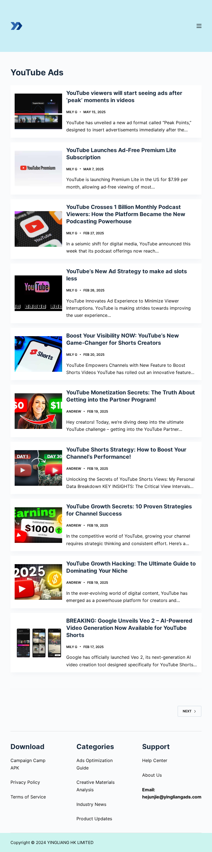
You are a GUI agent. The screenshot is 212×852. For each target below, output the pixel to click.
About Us (152, 775)
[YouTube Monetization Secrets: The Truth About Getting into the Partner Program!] (38, 411)
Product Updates (94, 818)
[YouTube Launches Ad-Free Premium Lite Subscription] (38, 168)
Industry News (91, 804)
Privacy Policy (25, 782)
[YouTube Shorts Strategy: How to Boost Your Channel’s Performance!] (38, 468)
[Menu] (199, 25)
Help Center (154, 760)
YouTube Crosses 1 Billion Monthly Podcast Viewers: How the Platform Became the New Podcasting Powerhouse (125, 214)
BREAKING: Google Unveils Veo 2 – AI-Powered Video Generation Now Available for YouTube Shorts (129, 627)
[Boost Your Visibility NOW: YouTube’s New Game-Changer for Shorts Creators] (38, 354)
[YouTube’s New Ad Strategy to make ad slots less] (38, 293)
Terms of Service (28, 797)
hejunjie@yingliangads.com (172, 797)
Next (187, 711)
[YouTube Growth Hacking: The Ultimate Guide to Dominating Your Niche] (38, 582)
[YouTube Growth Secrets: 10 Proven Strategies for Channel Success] (38, 525)
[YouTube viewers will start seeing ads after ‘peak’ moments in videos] (38, 111)
